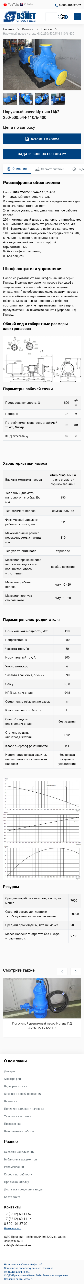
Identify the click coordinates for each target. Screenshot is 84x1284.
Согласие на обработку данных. (22, 1268)
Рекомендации (14, 1167)
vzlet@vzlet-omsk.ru (17, 1245)
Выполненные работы (19, 1131)
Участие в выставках (18, 1116)
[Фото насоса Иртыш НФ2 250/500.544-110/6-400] (26, 99)
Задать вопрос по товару (42, 154)
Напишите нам (12, 1228)
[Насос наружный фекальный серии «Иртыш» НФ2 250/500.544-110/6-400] (42, 64)
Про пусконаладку (16, 1182)
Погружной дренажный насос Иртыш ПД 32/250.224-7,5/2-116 (42, 1026)
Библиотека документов (20, 1159)
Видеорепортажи (15, 1086)
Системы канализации (19, 1152)
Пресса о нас (12, 1123)
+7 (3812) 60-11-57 (18, 1214)
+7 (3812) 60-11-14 (18, 1219)
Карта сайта (12, 1197)
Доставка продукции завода (23, 1189)
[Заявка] (63, 17)
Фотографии (12, 1078)
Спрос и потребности (18, 1174)
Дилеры (9, 1071)
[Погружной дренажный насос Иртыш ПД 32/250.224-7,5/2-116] (42, 998)
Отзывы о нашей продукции (23, 1093)
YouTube (14, 4)
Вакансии (10, 1101)
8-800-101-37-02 (70, 5)
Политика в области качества (24, 1108)
